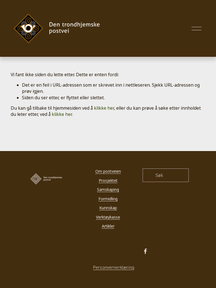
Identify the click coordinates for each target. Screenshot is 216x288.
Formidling (108, 198)
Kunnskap (108, 207)
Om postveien (108, 171)
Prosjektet (108, 180)
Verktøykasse (108, 217)
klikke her (104, 108)
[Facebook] (145, 251)
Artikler (108, 226)
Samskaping (108, 189)
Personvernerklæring (113, 267)
